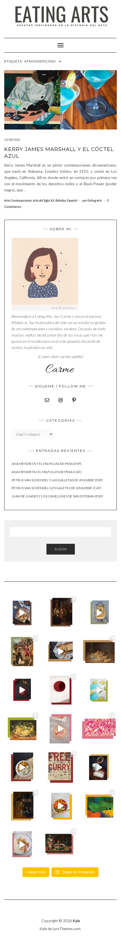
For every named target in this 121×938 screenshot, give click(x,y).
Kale (76, 920)
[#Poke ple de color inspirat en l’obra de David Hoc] (61, 806)
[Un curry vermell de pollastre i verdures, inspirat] (22, 767)
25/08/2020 (12, 139)
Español (72, 200)
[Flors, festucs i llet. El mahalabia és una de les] (22, 845)
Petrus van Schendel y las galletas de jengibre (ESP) (57, 480)
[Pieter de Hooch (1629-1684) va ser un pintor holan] (22, 806)
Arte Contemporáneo (18, 200)
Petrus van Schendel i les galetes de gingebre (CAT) (56, 488)
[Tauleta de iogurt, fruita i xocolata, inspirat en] (61, 729)
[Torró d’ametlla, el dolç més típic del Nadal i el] (61, 652)
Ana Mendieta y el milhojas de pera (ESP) (46, 464)
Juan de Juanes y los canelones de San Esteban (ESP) (57, 496)
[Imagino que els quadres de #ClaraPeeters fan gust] (61, 845)
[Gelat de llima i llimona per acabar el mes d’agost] (99, 690)
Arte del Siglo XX (43, 200)
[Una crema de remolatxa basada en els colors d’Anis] (22, 690)
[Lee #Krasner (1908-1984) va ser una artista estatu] (99, 729)
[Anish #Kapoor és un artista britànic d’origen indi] (61, 690)
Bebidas (60, 200)
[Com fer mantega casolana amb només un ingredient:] (99, 767)
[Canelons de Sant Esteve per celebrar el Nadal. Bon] (99, 613)
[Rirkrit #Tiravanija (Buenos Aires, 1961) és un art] (61, 767)
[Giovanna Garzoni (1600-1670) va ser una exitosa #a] (22, 729)
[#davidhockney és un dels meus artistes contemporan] (99, 806)
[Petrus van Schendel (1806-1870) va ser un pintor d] (61, 613)
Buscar (61, 549)
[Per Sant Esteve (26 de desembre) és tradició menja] (22, 652)
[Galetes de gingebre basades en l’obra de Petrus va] (22, 613)
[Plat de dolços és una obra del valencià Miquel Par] (99, 652)
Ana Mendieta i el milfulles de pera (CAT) (47, 472)
